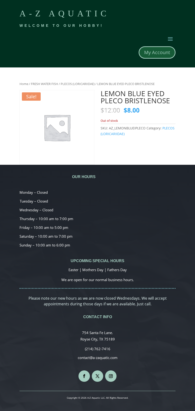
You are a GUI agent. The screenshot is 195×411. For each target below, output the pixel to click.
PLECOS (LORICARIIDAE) (78, 84)
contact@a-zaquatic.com (97, 357)
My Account (157, 52)
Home (24, 84)
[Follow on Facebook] (84, 376)
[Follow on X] (97, 376)
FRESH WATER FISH (44, 84)
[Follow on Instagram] (111, 376)
